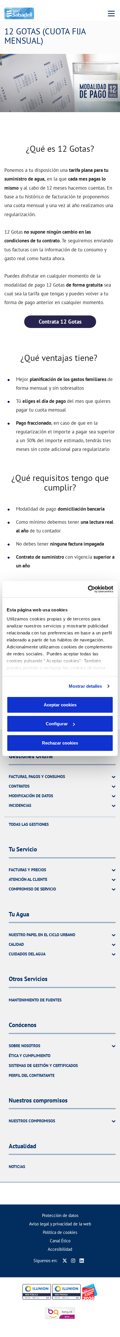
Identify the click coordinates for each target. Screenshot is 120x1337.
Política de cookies (60, 1232)
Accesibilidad (60, 1249)
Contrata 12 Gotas (60, 321)
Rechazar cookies (60, 742)
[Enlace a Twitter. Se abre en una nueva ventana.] (65, 1260)
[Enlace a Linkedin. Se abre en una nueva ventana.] (82, 1260)
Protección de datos (60, 1215)
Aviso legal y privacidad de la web (60, 1224)
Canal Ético (60, 1240)
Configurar (57, 723)
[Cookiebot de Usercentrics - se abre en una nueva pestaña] (87, 589)
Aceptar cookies (60, 704)
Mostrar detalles (85, 686)
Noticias (17, 1166)
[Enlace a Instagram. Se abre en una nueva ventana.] (73, 1260)
